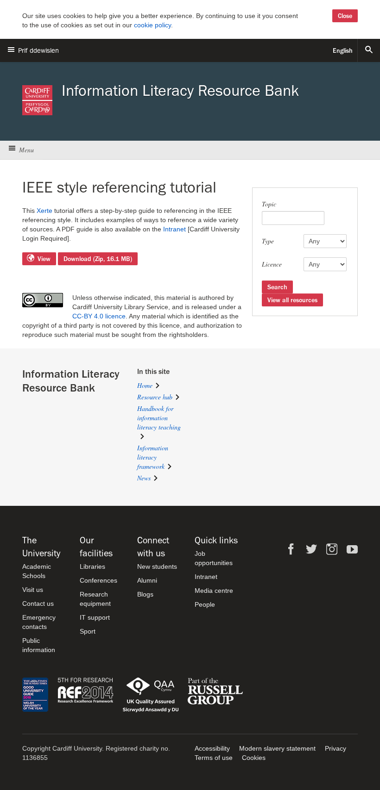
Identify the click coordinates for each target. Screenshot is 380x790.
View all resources (292, 300)
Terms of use (214, 757)
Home (144, 385)
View (44, 258)
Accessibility (212, 748)
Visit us (32, 589)
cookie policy (152, 25)
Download (97, 258)
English (343, 50)
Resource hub (154, 396)
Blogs (145, 594)
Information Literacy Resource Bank (180, 91)
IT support (95, 617)
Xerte (44, 210)
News (144, 477)
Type (268, 240)
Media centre (214, 590)
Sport (87, 631)
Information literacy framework (152, 457)
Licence (272, 264)
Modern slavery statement (277, 748)
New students (157, 566)
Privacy (335, 748)
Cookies (254, 757)
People (205, 604)
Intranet (174, 229)
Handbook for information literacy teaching (159, 417)
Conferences (98, 580)
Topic (269, 203)
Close (345, 15)
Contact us (38, 603)
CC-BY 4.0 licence (99, 316)
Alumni (147, 580)
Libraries (92, 566)
